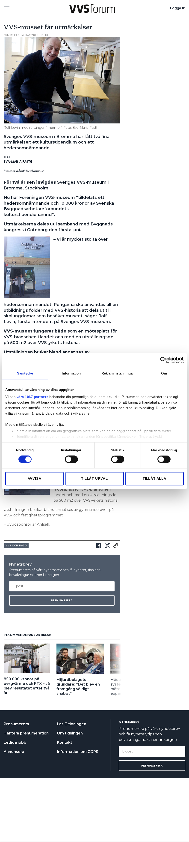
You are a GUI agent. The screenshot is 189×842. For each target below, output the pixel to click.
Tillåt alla (154, 478)
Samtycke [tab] (25, 373)
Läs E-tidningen (71, 724)
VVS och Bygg (16, 545)
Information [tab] (71, 373)
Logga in (177, 8)
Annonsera (14, 751)
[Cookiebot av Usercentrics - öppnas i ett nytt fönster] (163, 360)
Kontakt (64, 742)
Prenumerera (16, 724)
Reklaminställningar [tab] (117, 373)
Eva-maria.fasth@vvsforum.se (24, 171)
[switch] (71, 459)
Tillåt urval (94, 478)
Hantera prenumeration (26, 733)
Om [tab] (164, 373)
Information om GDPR (77, 751)
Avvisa (34, 478)
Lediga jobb (15, 742)
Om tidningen (70, 733)
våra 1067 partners (32, 397)
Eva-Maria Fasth (18, 161)
